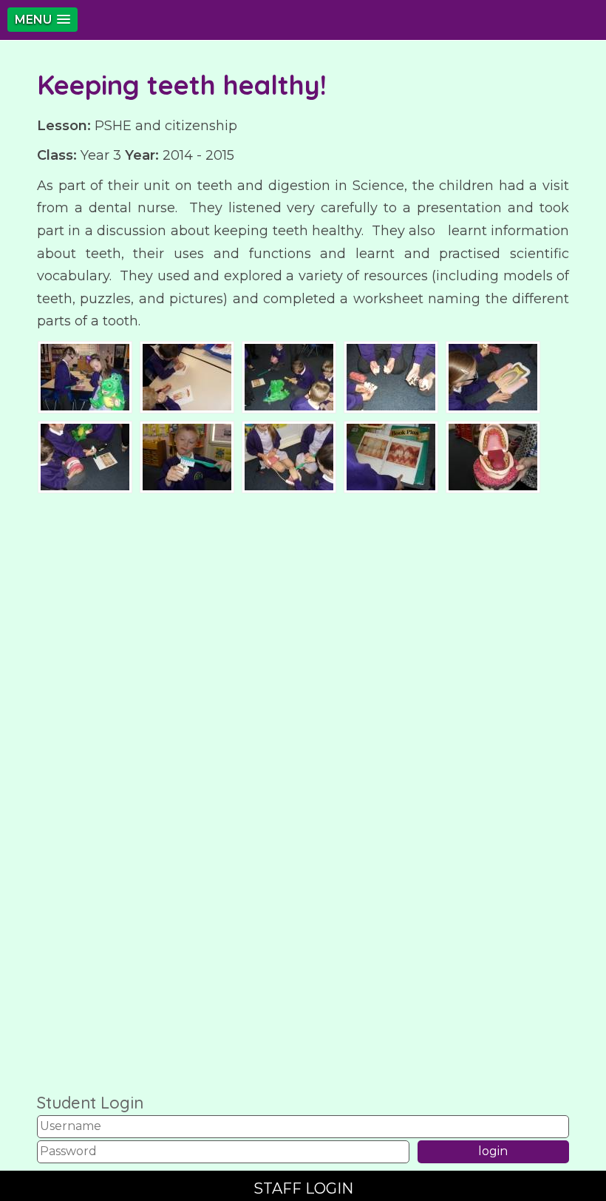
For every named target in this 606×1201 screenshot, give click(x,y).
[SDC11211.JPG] (391, 376)
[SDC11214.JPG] (187, 456)
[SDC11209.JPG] (289, 376)
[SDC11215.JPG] (289, 456)
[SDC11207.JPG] (85, 376)
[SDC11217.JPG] (391, 456)
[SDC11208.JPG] (187, 376)
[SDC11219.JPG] (493, 456)
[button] (42, 19)
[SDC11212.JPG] (493, 376)
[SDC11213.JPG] (85, 456)
